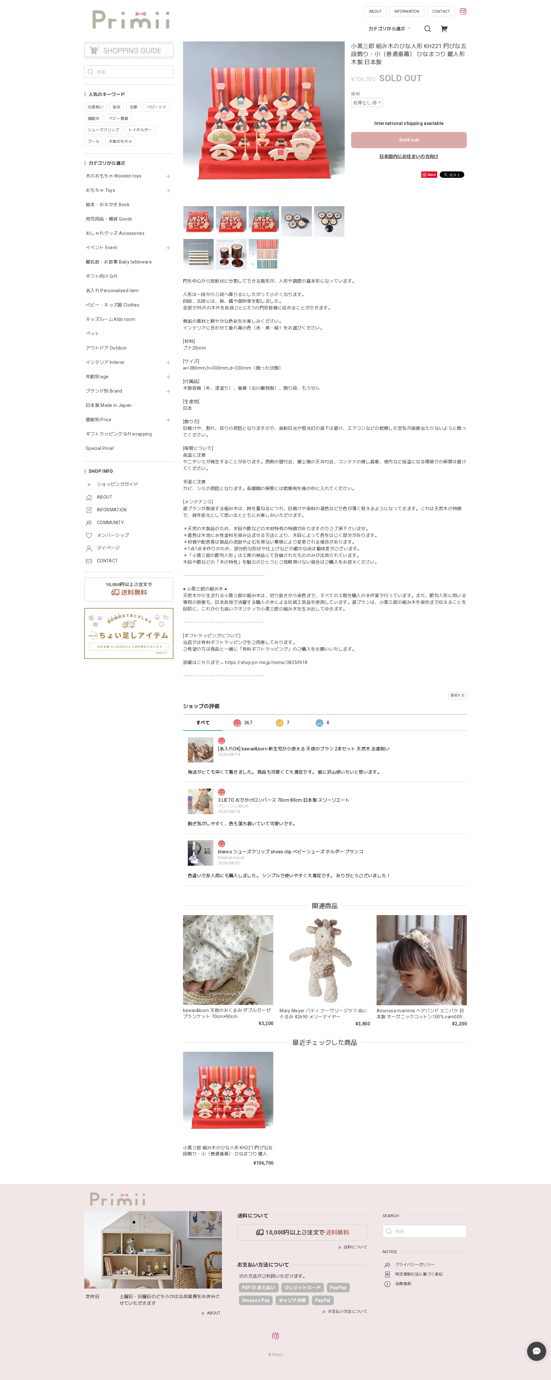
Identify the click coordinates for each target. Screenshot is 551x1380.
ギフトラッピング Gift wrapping (119, 434)
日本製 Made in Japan (108, 405)
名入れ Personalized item (112, 290)
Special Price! (100, 448)
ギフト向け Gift (101, 276)
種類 (355, 93)
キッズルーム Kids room (110, 319)
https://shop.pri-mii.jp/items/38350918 (266, 662)
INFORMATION (406, 11)
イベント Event (101, 247)
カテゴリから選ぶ (387, 28)
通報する (457, 695)
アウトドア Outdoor (106, 347)
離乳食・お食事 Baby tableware (119, 261)
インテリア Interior (105, 362)
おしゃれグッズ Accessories (115, 233)
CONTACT (441, 11)
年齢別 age (97, 376)
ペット (92, 333)
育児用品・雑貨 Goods (109, 218)
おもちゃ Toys (100, 190)
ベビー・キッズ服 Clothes (112, 304)
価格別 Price (98, 419)
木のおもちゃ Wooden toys (114, 175)
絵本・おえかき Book (107, 204)
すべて (203, 722)
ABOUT (375, 11)
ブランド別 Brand (104, 391)
